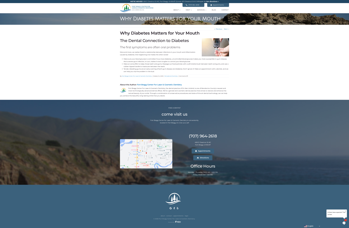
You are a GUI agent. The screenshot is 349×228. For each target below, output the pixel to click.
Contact (169, 215)
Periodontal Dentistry (171, 76)
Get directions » (212, 1)
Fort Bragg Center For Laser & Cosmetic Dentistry (137, 76)
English (310, 226)
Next (226, 29)
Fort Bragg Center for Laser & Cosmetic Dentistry (177, 218)
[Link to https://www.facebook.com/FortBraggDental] (174, 208)
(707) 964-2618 (203, 136)
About (163, 215)
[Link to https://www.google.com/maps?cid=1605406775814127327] (171, 208)
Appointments (178, 215)
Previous (219, 29)
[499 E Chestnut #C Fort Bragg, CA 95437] (146, 140)
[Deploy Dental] (178, 222)
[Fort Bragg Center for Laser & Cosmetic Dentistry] (136, 5)
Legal (186, 215)
